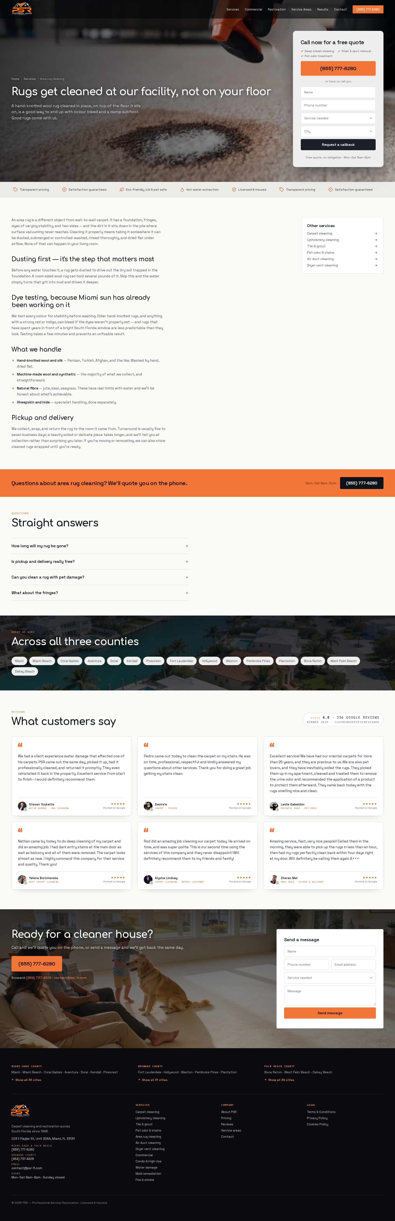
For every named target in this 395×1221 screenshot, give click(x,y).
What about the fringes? (35, 592)
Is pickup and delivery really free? (43, 561)
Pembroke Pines (258, 661)
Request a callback (338, 144)
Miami (19, 661)
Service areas (231, 1130)
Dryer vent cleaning (342, 265)
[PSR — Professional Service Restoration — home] (22, 9)
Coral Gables (70, 661)
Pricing (226, 1118)
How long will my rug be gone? (40, 545)
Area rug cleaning (148, 1137)
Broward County (150, 1066)
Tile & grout (342, 246)
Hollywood (209, 661)
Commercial (253, 9)
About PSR (229, 1112)
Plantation (287, 661)
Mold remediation (148, 1174)
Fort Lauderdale (181, 661)
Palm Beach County (279, 1066)
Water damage (146, 1167)
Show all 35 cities (28, 1080)
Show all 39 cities (281, 1080)
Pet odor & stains (342, 252)
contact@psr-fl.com (70, 978)
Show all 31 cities (154, 1080)
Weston (232, 661)
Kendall (132, 661)
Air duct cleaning (342, 259)
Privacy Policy (317, 1118)
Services (233, 9)
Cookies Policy (317, 1124)
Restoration (277, 9)
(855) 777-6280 (368, 9)
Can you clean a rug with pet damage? (48, 577)
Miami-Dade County (27, 1066)
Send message (330, 1013)
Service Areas (301, 9)
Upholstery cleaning (342, 240)
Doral (114, 661)
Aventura (94, 661)
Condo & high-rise (148, 1161)
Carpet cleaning (342, 233)
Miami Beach (42, 661)
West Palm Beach (344, 661)
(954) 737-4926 (38, 978)
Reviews (227, 1124)
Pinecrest (153, 661)
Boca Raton (313, 661)
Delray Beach (25, 671)
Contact (340, 9)
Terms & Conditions (321, 1112)
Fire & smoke (145, 1180)
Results (322, 9)
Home (15, 79)
